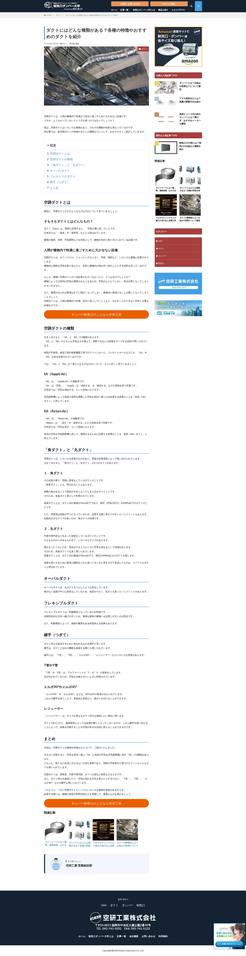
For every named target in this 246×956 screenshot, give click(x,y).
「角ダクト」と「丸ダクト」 (67, 165)
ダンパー (162, 256)
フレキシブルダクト (61, 176)
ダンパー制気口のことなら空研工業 (96, 314)
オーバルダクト (58, 170)
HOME (49, 15)
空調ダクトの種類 (60, 159)
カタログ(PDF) (178, 10)
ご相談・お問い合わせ (130, 4)
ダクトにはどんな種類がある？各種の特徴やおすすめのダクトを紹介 (91, 15)
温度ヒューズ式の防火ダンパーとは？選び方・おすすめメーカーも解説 (190, 119)
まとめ (53, 187)
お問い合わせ (148, 936)
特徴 (73, 44)
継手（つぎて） (58, 182)
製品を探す (163, 10)
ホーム (114, 10)
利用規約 (163, 936)
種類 (77, 44)
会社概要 (133, 936)
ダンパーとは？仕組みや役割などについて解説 (190, 85)
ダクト (58, 15)
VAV (160, 241)
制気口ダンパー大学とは (144, 10)
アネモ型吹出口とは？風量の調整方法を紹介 (190, 100)
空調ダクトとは (58, 153)
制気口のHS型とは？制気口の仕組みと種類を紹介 (190, 145)
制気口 (161, 263)
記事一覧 (124, 10)
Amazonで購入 (169, 4)
